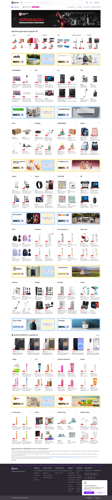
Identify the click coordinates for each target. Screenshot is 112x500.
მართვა (100, 492)
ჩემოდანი (70, 491)
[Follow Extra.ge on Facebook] (86, 478)
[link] (56, 19)
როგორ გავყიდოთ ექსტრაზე (61, 470)
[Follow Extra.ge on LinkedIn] (94, 478)
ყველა (97, 335)
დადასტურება (89, 492)
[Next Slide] (96, 18)
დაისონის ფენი (71, 479)
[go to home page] (14, 2)
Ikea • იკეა (70, 484)
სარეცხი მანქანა (79, 482)
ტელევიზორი (79, 470)
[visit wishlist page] (87, 2)
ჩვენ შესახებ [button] (36, 468)
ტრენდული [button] (70, 468)
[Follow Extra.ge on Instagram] (88, 478)
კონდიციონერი (71, 488)
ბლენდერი (78, 488)
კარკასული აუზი (71, 475)
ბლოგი (35, 477)
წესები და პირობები (47, 475)
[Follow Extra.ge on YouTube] (91, 478)
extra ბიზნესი (37, 475)
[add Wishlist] (24, 338)
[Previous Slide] (15, 18)
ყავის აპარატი (79, 486)
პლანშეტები (79, 477)
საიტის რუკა (36, 479)
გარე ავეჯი (70, 470)
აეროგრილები (79, 484)
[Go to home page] (15, 468)
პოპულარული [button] (79, 468)
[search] (37, 2)
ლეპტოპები (78, 475)
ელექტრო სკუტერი (72, 477)
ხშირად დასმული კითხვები (49, 470)
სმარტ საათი (70, 486)
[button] (26, 7)
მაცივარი (78, 479)
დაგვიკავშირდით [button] (88, 468)
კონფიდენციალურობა (48, 477)
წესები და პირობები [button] (47, 468)
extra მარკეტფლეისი (38, 470)
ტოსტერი (78, 491)
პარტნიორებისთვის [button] (59, 468)
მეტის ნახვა (13, 460)
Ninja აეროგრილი (72, 482)
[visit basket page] (90, 2)
